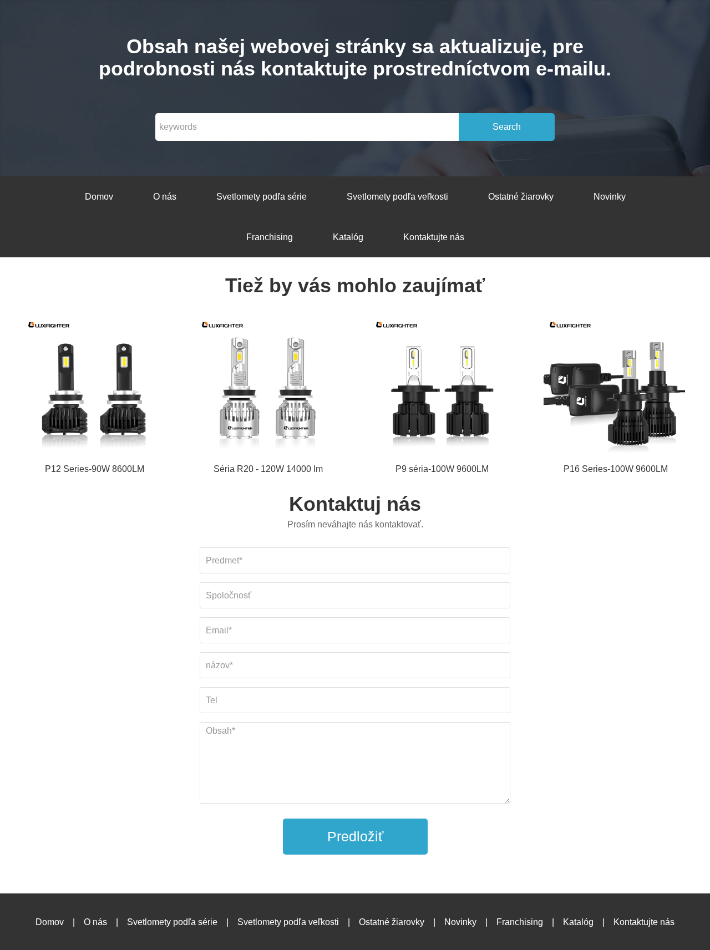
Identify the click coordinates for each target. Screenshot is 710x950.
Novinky (610, 196)
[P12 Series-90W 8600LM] (94, 388)
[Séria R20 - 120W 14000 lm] (268, 388)
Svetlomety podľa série (261, 196)
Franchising (269, 237)
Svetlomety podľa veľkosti (397, 196)
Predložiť (355, 836)
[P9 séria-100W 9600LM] (442, 388)
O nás (164, 196)
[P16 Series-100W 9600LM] (616, 388)
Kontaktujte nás (433, 237)
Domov (99, 196)
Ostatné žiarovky (521, 196)
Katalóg (348, 237)
